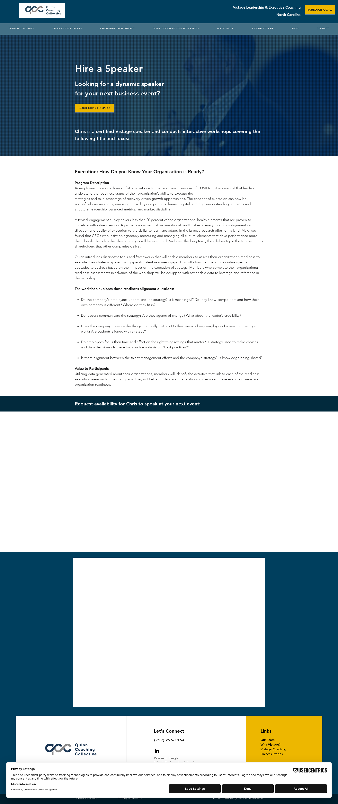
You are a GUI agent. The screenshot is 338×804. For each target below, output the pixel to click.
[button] (117, 28)
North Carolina (288, 14)
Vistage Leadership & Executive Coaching (267, 7)
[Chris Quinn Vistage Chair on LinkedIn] (157, 751)
